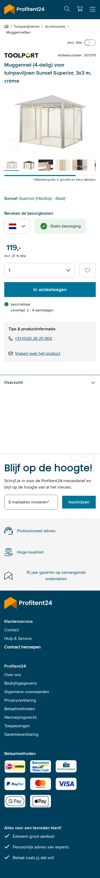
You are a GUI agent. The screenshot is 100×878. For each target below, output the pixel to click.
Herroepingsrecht (20, 717)
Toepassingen (17, 726)
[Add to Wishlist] (87, 270)
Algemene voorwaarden (26, 692)
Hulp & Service (18, 638)
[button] (80, 8)
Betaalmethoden (19, 709)
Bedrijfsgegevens (20, 683)
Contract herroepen (22, 647)
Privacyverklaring (20, 700)
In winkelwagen (50, 289)
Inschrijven (79, 502)
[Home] (7, 26)
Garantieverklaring (21, 734)
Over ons (12, 675)
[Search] (67, 9)
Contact (11, 630)
